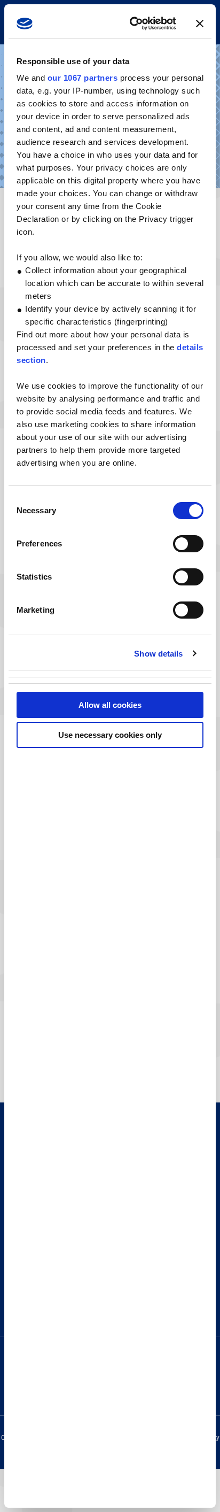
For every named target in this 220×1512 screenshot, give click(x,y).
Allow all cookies (110, 704)
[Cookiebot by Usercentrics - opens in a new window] (133, 23)
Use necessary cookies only (110, 734)
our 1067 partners (83, 77)
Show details (158, 653)
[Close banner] (199, 23)
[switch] (188, 543)
